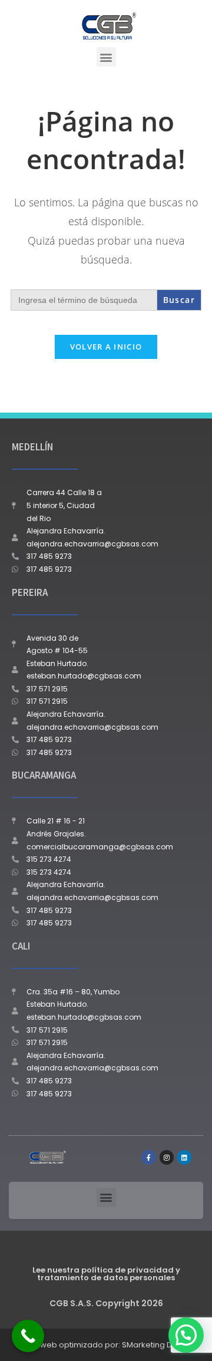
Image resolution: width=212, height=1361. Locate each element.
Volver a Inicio (106, 346)
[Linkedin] (184, 1157)
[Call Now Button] (28, 1336)
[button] (106, 57)
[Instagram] (167, 1157)
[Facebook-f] (148, 1157)
